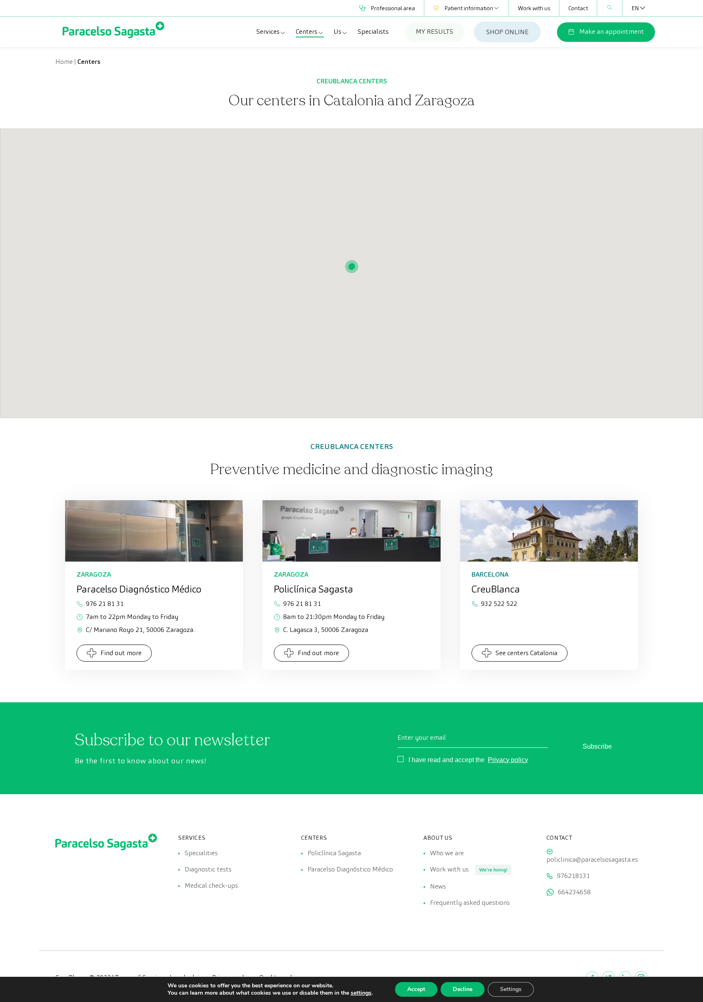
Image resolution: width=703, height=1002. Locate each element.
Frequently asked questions (470, 902)
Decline (462, 989)
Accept (416, 989)
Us (337, 31)
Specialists (373, 31)
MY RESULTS (434, 31)
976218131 (573, 875)
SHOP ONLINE (507, 32)
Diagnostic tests (208, 869)
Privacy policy (508, 759)
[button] (351, 266)
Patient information (468, 8)
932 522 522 (499, 603)
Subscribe (597, 746)
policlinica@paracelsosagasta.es (592, 859)
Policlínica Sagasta (334, 853)
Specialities (201, 853)
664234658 (574, 892)
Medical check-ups (211, 885)
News (438, 886)
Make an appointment (611, 31)
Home (64, 61)
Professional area (393, 8)
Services (267, 31)
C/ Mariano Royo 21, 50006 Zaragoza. (140, 629)
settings (361, 993)
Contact (578, 8)
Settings (511, 989)
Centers (306, 31)
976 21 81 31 (105, 603)
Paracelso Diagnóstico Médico (350, 869)
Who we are (447, 853)
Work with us (534, 8)
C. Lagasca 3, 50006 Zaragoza (325, 629)
